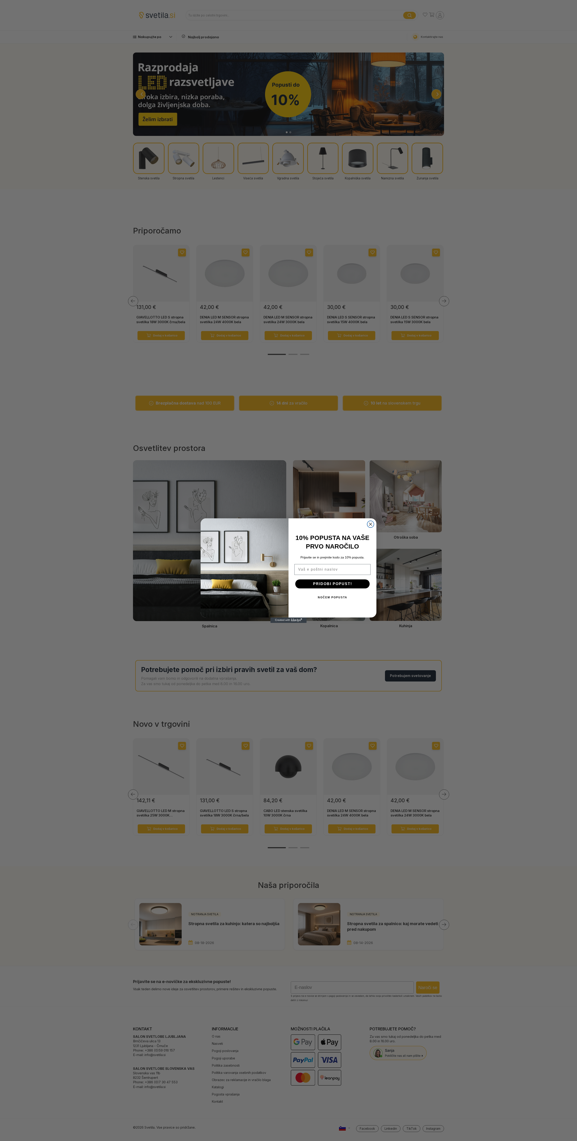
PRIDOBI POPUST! (332, 584)
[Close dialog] (370, 524)
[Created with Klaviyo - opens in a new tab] (288, 620)
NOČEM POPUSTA (332, 597)
